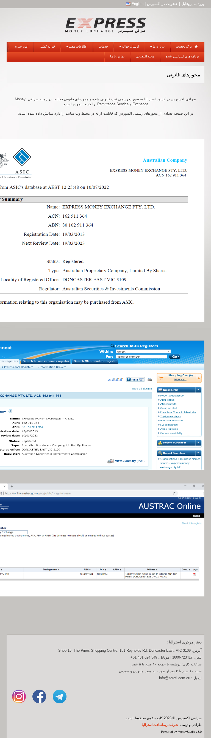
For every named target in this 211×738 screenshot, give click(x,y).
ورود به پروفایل (192, 4)
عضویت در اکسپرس (162, 4)
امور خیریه (21, 46)
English (137, 4)
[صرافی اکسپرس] (105, 24)
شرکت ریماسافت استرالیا (160, 725)
